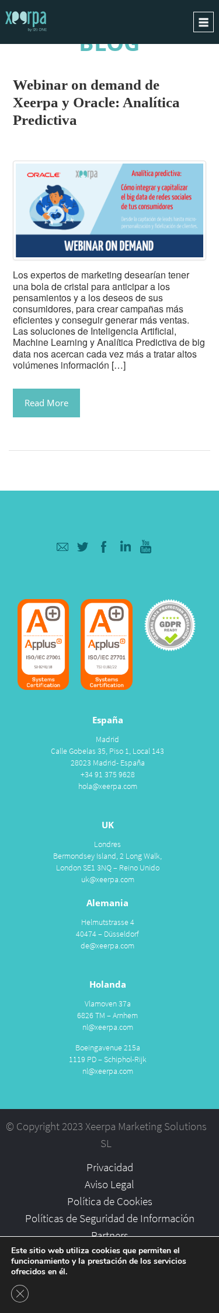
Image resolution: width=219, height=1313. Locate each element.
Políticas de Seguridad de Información (109, 1218)
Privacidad (109, 1167)
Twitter (83, 546)
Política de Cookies (109, 1201)
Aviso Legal (109, 1184)
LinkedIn (125, 546)
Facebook (104, 546)
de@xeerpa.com (107, 945)
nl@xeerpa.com (107, 1027)
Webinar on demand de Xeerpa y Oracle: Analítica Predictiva (96, 102)
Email (62, 546)
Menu (203, 22)
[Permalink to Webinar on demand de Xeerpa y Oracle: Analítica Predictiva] (109, 209)
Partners (109, 1235)
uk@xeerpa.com (107, 879)
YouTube (146, 546)
